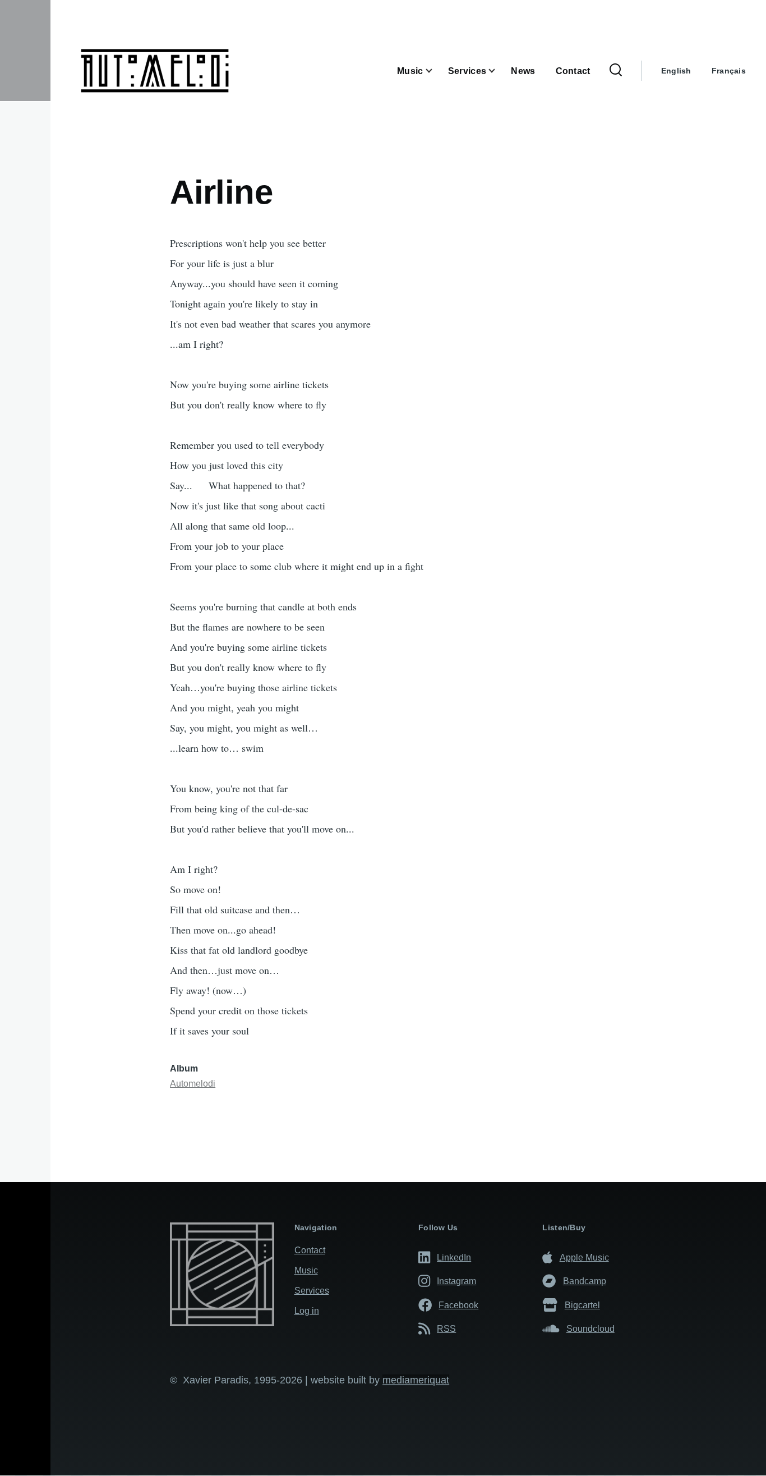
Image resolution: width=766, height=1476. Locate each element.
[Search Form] (616, 70)
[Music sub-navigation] (435, 71)
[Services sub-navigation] (498, 71)
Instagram (456, 1281)
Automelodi (192, 1083)
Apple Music (584, 1257)
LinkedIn (454, 1257)
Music (306, 1270)
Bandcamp (584, 1281)
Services (311, 1290)
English (676, 70)
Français (729, 70)
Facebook (458, 1305)
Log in (306, 1311)
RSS (446, 1328)
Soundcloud (590, 1328)
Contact (309, 1250)
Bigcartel (582, 1305)
